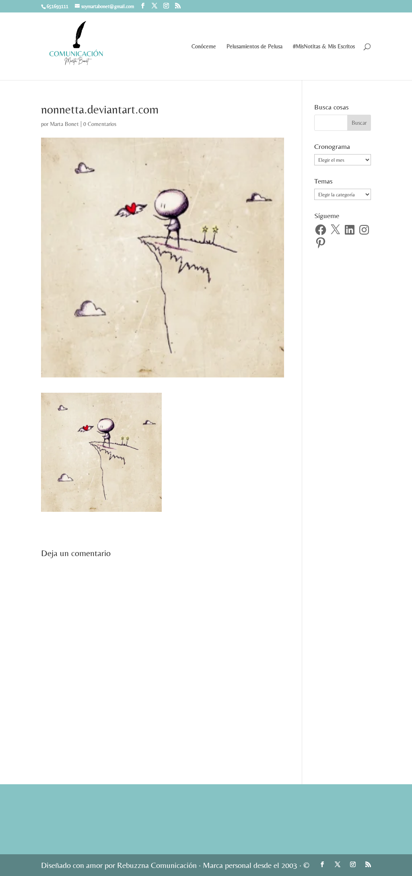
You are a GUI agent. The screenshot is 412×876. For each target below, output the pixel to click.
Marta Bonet (64, 124)
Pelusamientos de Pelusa (254, 46)
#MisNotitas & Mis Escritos (324, 46)
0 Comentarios (99, 124)
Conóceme (204, 46)
